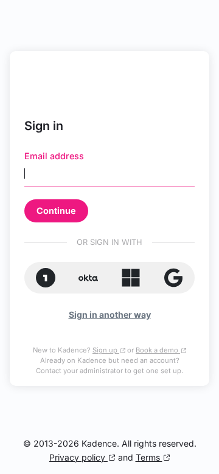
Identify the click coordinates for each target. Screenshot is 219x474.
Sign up (105, 350)
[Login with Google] (173, 277)
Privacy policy (78, 457)
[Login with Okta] (88, 277)
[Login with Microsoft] (130, 277)
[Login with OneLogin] (45, 277)
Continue (56, 210)
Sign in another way (110, 314)
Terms (149, 457)
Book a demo (158, 350)
